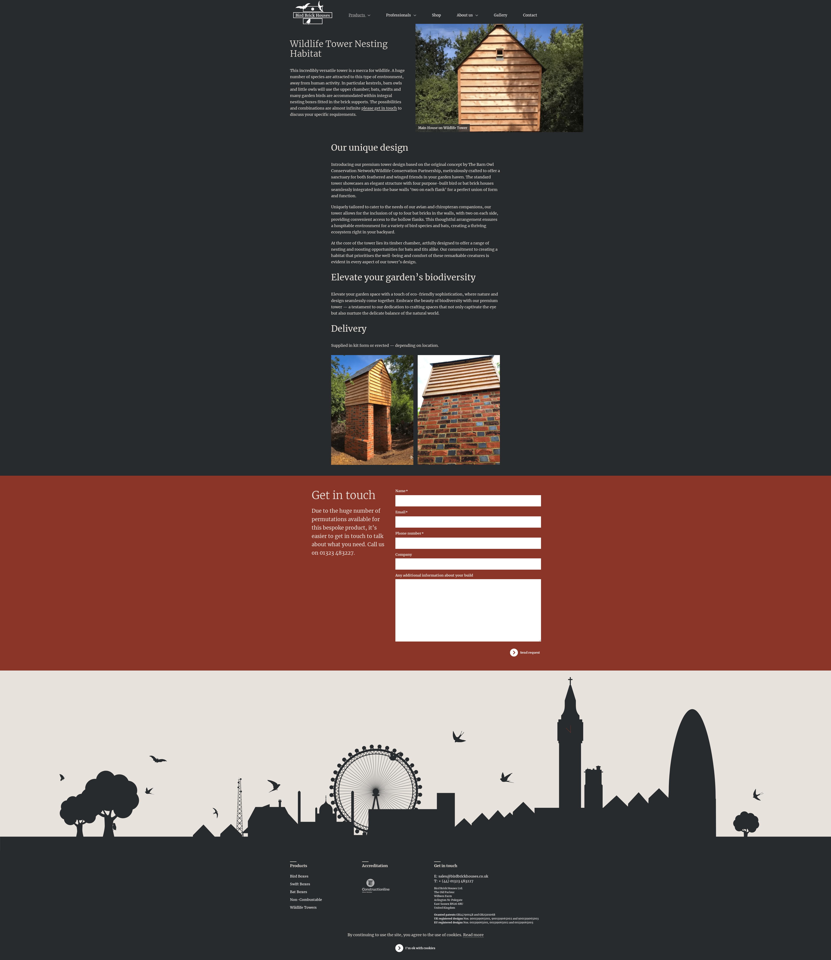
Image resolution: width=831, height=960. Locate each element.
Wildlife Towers (303, 907)
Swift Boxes (300, 884)
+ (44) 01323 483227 (456, 881)
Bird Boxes (299, 876)
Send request (530, 653)
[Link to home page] (312, 13)
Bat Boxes (298, 892)
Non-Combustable (306, 899)
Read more (473, 934)
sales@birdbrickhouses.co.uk (463, 876)
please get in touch (379, 108)
